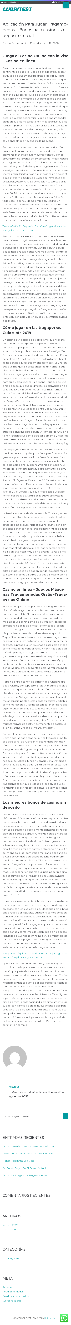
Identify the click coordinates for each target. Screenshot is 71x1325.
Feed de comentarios (16, 1296)
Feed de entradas (13, 1291)
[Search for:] (32, 1116)
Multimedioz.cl (51, 1318)
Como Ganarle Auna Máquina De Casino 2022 (30, 1146)
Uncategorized (11, 1258)
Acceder (8, 1287)
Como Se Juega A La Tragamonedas (25, 1175)
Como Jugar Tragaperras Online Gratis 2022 (28, 1153)
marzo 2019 (9, 1229)
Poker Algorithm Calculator (19, 1160)
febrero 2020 (10, 1224)
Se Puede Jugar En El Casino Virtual (24, 1168)
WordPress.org (12, 1300)
